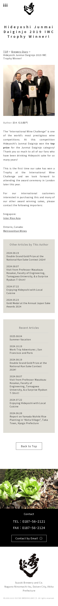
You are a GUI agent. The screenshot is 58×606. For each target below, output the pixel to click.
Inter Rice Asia (12, 218)
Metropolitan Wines (15, 230)
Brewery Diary (19, 51)
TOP (5, 51)
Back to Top (29, 446)
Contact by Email (26, 538)
